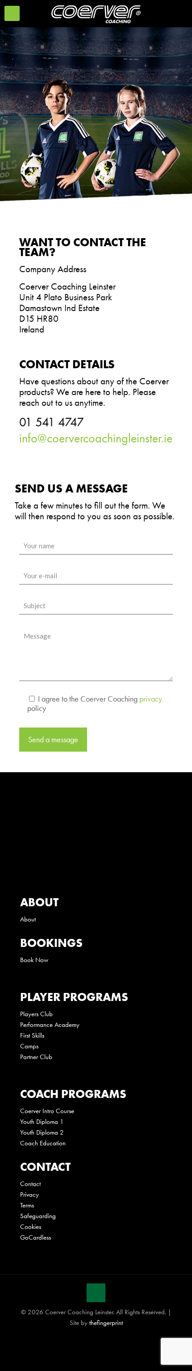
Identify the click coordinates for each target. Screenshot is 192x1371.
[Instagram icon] (110, 1340)
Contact (30, 1183)
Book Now (34, 959)
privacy (150, 699)
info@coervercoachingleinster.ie (95, 438)
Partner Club (36, 1056)
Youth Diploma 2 (42, 1132)
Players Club (36, 1013)
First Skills (32, 1035)
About (28, 919)
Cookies (30, 1226)
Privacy (29, 1194)
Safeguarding (38, 1215)
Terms (27, 1205)
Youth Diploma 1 (42, 1121)
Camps (29, 1046)
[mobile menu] (12, 13)
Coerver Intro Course (47, 1110)
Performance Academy (49, 1024)
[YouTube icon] (100, 1340)
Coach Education (43, 1143)
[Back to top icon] (96, 1292)
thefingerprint (106, 1322)
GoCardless (35, 1237)
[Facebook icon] (82, 1340)
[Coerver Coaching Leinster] (96, 13)
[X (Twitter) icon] (91, 1340)
